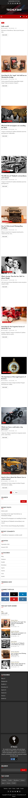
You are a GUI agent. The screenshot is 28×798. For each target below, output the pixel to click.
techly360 (14, 10)
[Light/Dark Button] (21, 16)
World (8, 171)
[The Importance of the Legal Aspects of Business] (14, 365)
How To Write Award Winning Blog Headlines (12, 227)
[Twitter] (16, 759)
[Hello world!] (14, 23)
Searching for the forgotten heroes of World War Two (12, 327)
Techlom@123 (5, 28)
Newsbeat (10, 121)
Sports (4, 422)
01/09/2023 (12, 28)
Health (9, 372)
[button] (1, 16)
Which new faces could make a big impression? (12, 428)
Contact (22, 788)
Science (23, 780)
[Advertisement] (14, 46)
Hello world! (5, 26)
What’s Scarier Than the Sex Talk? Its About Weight (12, 277)
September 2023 (5, 544)
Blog (3, 22)
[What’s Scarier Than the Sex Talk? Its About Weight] (14, 265)
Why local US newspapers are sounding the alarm (13, 126)
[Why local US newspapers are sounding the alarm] (14, 114)
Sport (3, 783)
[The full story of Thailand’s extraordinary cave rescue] (14, 164)
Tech (9, 472)
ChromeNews (20, 795)
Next (16, 492)
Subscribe (26, 17)
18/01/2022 (12, 230)
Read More (4, 35)
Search (4, 497)
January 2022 (4, 547)
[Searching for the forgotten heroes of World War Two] (14, 315)
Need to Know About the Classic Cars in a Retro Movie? (13, 478)
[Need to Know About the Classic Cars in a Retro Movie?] (14, 465)
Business (4, 70)
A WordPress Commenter (7, 535)
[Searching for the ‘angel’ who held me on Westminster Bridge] (14, 64)
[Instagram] (14, 759)
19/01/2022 (12, 79)
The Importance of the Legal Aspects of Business (13, 378)
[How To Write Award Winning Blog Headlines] (14, 214)
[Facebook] (12, 759)
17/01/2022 (12, 481)
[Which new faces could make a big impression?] (14, 415)
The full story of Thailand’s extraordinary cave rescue (13, 177)
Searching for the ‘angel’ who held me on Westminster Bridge (14, 76)
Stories (9, 70)
